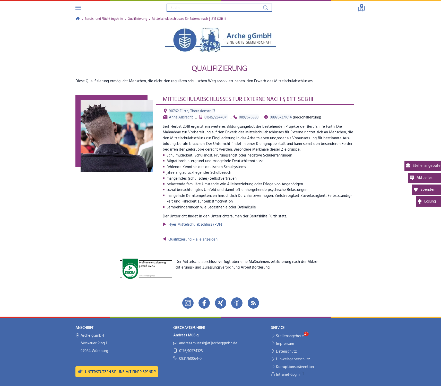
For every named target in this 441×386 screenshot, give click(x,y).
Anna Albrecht (181, 117)
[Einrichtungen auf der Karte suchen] (361, 8)
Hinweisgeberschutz (293, 359)
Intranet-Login (288, 375)
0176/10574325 (191, 351)
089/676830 (248, 117)
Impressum (285, 344)
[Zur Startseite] (77, 18)
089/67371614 (281, 117)
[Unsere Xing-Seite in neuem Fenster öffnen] (220, 303)
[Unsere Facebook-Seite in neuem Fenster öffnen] (204, 303)
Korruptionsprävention (295, 367)
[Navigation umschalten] (78, 7)
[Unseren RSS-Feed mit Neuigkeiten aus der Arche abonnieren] (253, 303)
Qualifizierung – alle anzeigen (193, 239)
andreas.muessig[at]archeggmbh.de (208, 343)
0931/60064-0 (190, 359)
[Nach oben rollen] (433, 378)
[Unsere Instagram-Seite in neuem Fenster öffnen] (188, 303)
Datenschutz (286, 351)
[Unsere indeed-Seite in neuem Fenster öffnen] (237, 303)
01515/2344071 (216, 117)
